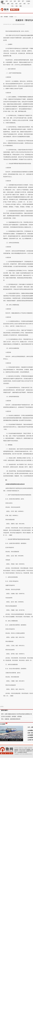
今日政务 (11, 16)
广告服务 (25, 748)
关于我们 (16, 748)
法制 (16, 6)
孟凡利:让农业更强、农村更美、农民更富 (11, 716)
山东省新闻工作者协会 (22, 752)
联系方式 (21, 748)
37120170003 (22, 751)
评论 (12, 6)
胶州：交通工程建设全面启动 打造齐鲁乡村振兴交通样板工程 (16, 714)
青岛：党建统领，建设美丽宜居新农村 (10, 719)
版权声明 (30, 748)
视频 (21, 6)
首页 (2, 16)
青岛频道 (6, 16)
